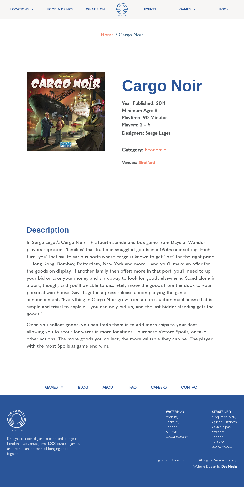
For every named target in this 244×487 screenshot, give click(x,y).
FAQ (133, 387)
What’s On (95, 9)
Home (107, 34)
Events (150, 9)
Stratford (146, 162)
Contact (190, 387)
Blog (83, 387)
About (109, 387)
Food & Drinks (60, 9)
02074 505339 (177, 437)
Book (224, 9)
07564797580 (222, 447)
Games (185, 9)
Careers (159, 387)
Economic (155, 149)
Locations (19, 9)
